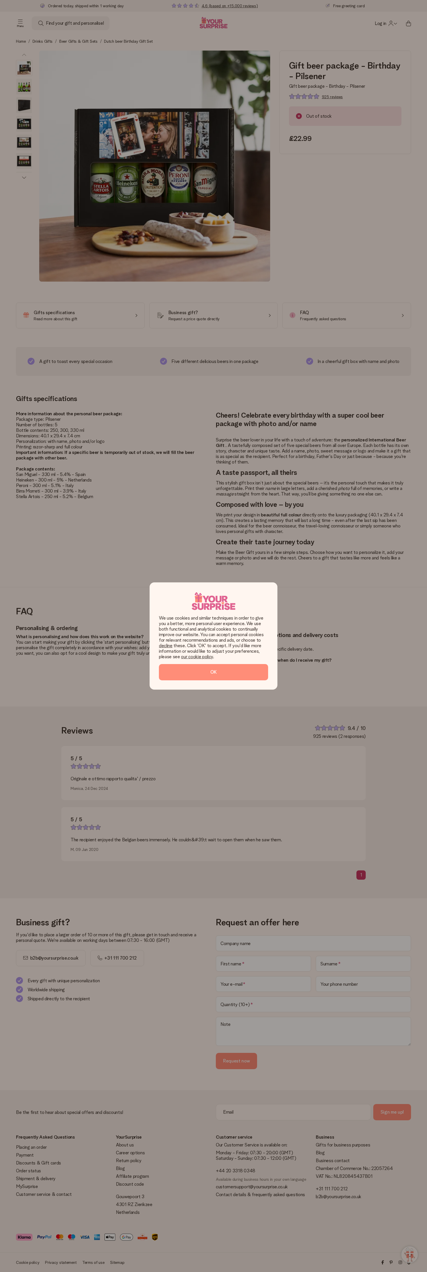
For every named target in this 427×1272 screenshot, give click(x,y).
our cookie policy (197, 656)
